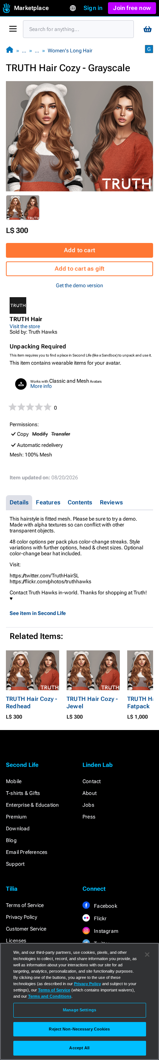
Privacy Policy (21, 917)
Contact (91, 781)
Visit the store (25, 326)
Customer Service (26, 929)
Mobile (13, 781)
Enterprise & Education (32, 805)
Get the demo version (79, 285)
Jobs (88, 805)
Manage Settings (79, 1010)
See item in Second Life (38, 613)
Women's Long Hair (70, 50)
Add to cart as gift (80, 268)
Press (88, 817)
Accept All (79, 1048)
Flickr (99, 918)
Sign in (93, 7)
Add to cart (79, 250)
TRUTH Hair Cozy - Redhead (31, 702)
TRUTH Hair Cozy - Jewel (92, 702)
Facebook (105, 906)
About (89, 793)
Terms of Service (25, 905)
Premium (16, 817)
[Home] (9, 50)
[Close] (147, 954)
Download (18, 828)
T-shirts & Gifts (23, 793)
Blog (11, 840)
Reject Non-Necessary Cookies (79, 1029)
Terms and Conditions (49, 996)
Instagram (105, 931)
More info (41, 386)
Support (15, 864)
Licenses (16, 940)
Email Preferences (26, 852)
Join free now (132, 7)
